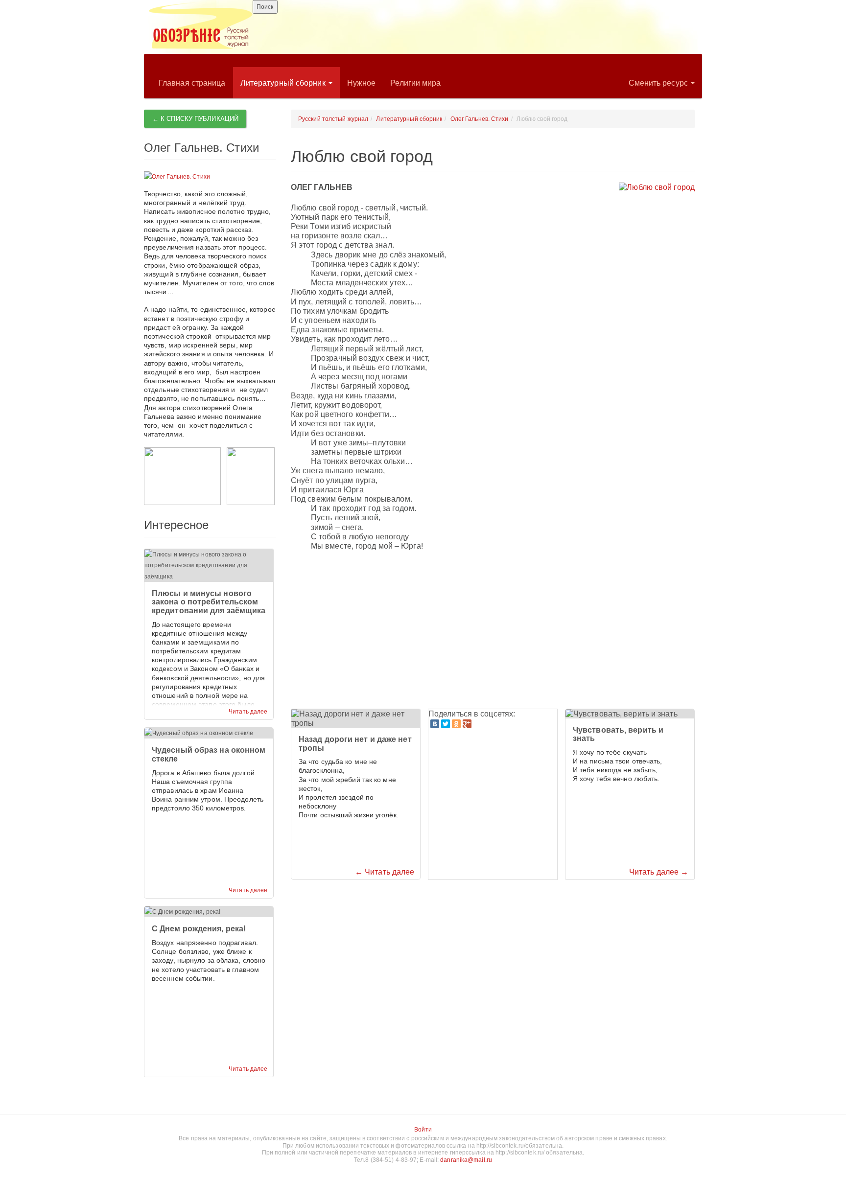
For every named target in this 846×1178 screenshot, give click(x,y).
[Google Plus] (467, 723)
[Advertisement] (493, 630)
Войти (423, 1129)
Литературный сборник (284, 83)
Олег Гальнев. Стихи (479, 118)
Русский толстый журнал (333, 118)
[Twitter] (445, 723)
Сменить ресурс (659, 83)
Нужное (361, 83)
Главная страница (192, 83)
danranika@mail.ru (466, 1159)
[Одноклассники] (456, 723)
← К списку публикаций (195, 118)
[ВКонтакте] (434, 723)
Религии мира (415, 83)
